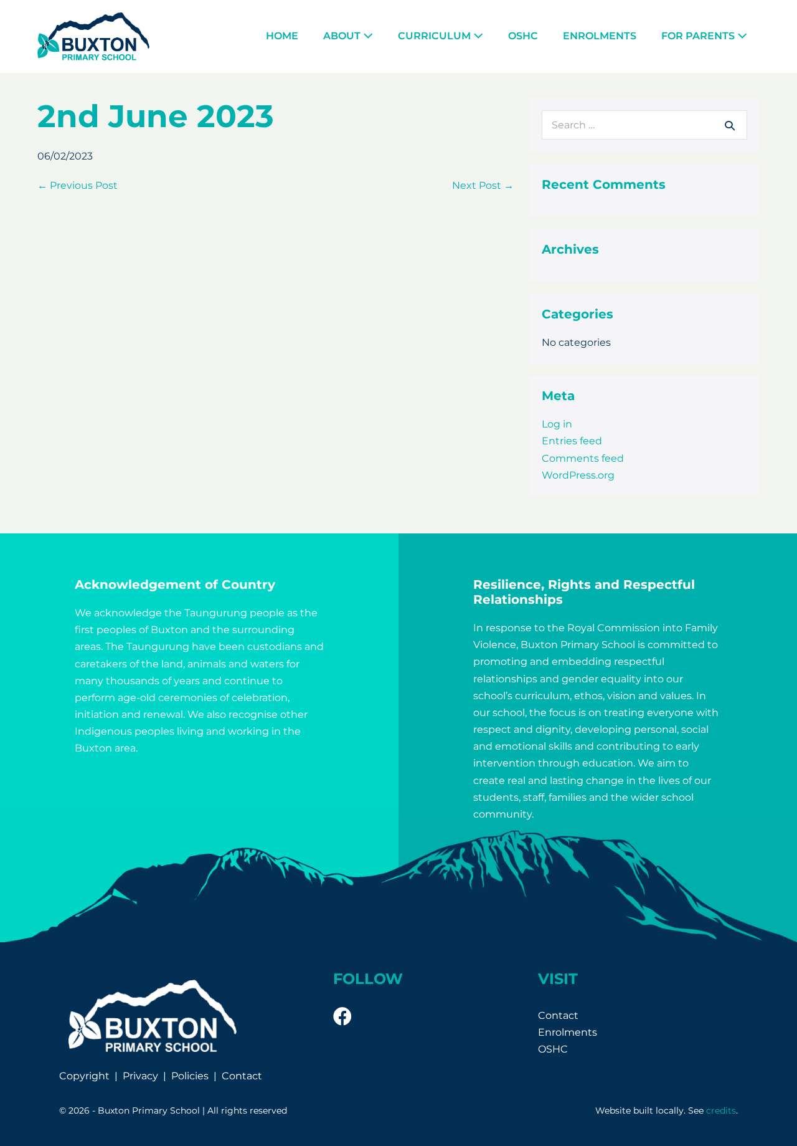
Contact (242, 1076)
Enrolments (599, 36)
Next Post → (483, 185)
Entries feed (572, 441)
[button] (342, 1016)
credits (721, 1110)
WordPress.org (578, 475)
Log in (557, 424)
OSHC (523, 36)
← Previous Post (77, 185)
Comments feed (583, 458)
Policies (190, 1076)
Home (282, 36)
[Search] (730, 125)
